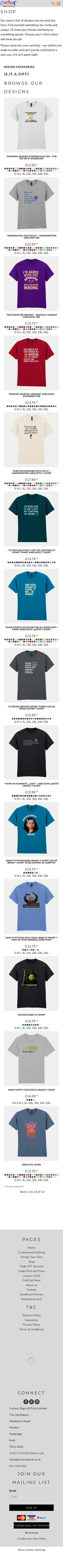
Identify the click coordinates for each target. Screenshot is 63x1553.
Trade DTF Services (31, 1266)
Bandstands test (31, 1299)
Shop (31, 1262)
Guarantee (31, 1320)
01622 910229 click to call (26, 1453)
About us (31, 1285)
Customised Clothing (31, 1252)
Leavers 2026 (31, 1276)
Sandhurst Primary (31, 1294)
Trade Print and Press (31, 1271)
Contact (31, 1290)
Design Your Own (31, 1257)
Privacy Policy (31, 1325)
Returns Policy (31, 1315)
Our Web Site (18, 1466)
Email (12, 1491)
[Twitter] (31, 1401)
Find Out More (31, 1280)
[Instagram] (37, 1401)
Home (31, 1248)
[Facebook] (25, 1401)
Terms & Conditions (31, 1329)
